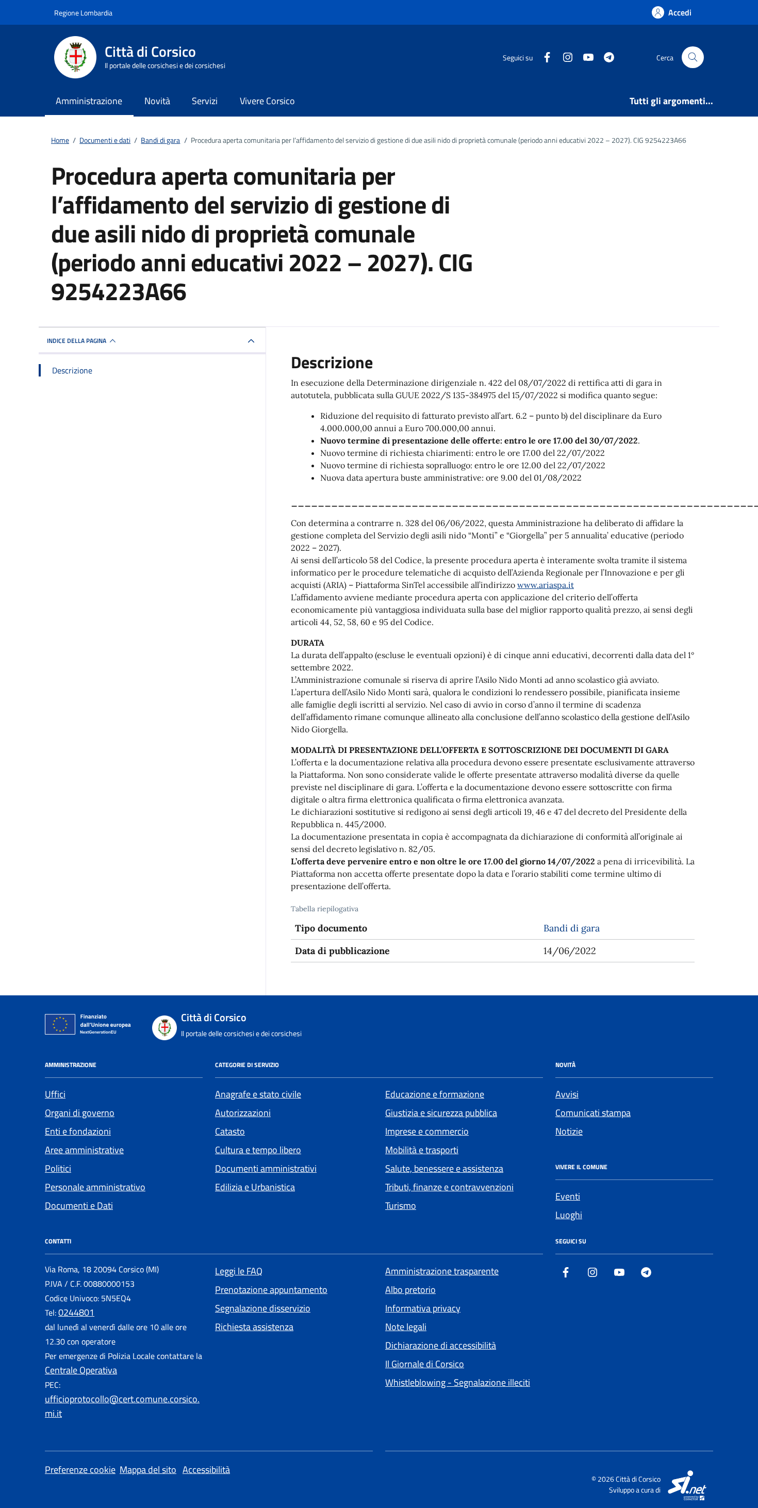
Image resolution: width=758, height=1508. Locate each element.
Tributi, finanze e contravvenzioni (449, 1187)
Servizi (205, 101)
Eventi (567, 1196)
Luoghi (568, 1215)
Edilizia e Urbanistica (255, 1187)
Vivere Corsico (267, 101)
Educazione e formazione (434, 1094)
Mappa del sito (148, 1470)
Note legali (405, 1327)
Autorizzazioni (243, 1113)
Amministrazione (89, 101)
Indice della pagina (76, 341)
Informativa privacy (422, 1308)
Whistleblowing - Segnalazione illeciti (457, 1382)
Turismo (400, 1205)
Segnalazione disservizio (262, 1308)
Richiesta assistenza (254, 1327)
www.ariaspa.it (545, 585)
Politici (58, 1168)
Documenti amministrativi (266, 1168)
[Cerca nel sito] (693, 57)
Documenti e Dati (79, 1205)
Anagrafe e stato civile (258, 1094)
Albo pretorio (410, 1290)
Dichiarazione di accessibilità (440, 1345)
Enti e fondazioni (78, 1131)
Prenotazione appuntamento (271, 1290)
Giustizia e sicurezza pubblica (441, 1113)
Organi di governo (79, 1113)
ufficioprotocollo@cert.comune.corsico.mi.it (122, 1406)
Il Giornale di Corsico (424, 1364)
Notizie (569, 1131)
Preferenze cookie (80, 1470)
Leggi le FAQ (238, 1271)
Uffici (55, 1094)
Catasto (230, 1131)
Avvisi (567, 1094)
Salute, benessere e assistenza (444, 1168)
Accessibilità (206, 1470)
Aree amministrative (84, 1150)
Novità (157, 101)
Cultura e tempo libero (258, 1150)
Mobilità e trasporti (421, 1150)
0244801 (76, 1312)
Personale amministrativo (95, 1187)
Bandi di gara (571, 928)
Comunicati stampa (593, 1113)
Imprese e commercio (427, 1131)
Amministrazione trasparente (442, 1271)
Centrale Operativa (81, 1370)
